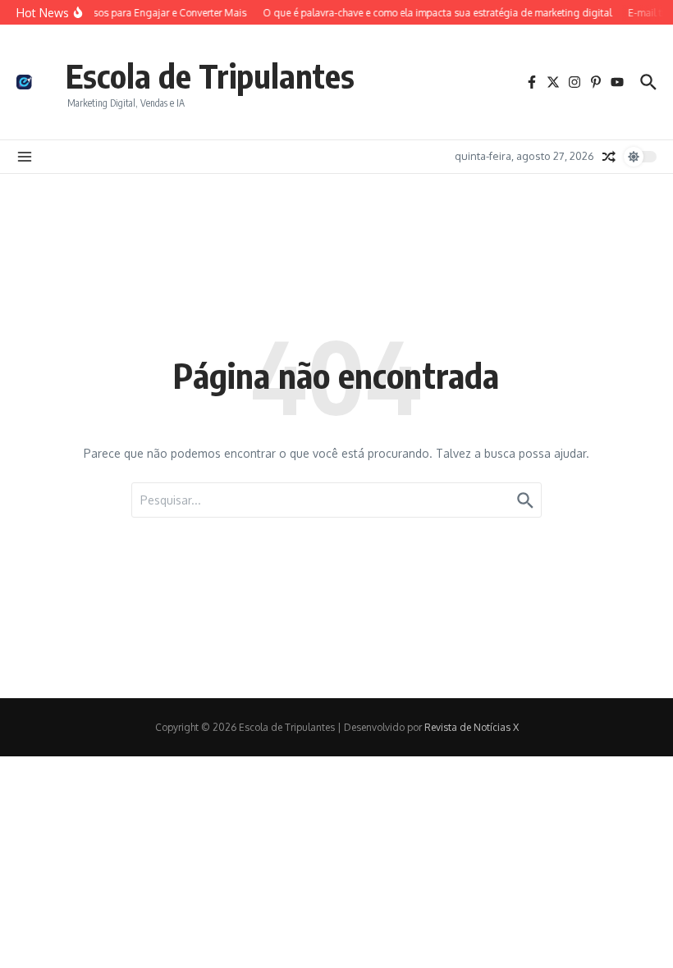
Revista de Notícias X (471, 727)
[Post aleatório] (609, 156)
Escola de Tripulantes (210, 75)
